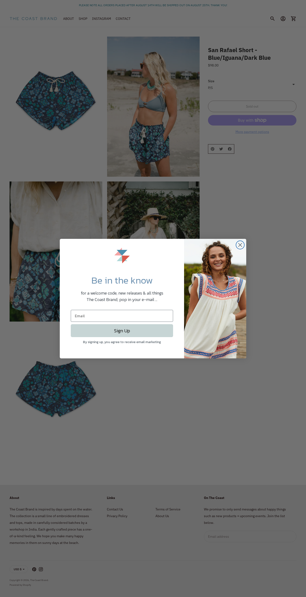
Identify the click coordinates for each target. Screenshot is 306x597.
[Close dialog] (240, 245)
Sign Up (122, 330)
